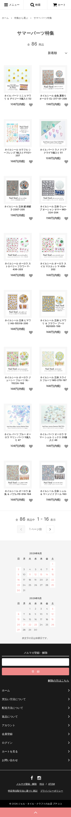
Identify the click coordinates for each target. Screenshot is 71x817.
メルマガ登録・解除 (26, 784)
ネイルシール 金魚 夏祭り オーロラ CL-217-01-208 (53, 97)
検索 (37, 4)
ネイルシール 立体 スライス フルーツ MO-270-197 (53, 379)
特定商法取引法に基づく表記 (22, 790)
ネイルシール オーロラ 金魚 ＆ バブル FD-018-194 (17, 492)
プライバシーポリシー (51, 790)
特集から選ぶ (21, 17)
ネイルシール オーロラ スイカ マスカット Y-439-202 (53, 266)
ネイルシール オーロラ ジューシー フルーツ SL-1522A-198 (18, 380)
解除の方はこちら (58, 680)
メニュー (14, 4)
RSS (42, 784)
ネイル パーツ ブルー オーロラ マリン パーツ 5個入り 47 (17, 437)
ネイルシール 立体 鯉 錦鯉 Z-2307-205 (17, 208)
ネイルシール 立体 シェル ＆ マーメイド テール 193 (53, 492)
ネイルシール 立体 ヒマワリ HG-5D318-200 (18, 322)
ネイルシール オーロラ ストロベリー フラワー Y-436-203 (18, 266)
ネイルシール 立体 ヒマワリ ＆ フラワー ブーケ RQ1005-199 (53, 323)
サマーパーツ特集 (43, 17)
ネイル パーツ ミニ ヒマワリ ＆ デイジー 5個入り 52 (17, 97)
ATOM (51, 784)
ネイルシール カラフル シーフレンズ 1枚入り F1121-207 (18, 152)
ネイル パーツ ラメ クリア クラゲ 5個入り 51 (53, 151)
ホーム (5, 17)
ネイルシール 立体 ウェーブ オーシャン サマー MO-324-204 (53, 209)
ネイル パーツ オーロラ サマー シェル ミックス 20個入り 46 (53, 437)
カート (62, 4)
